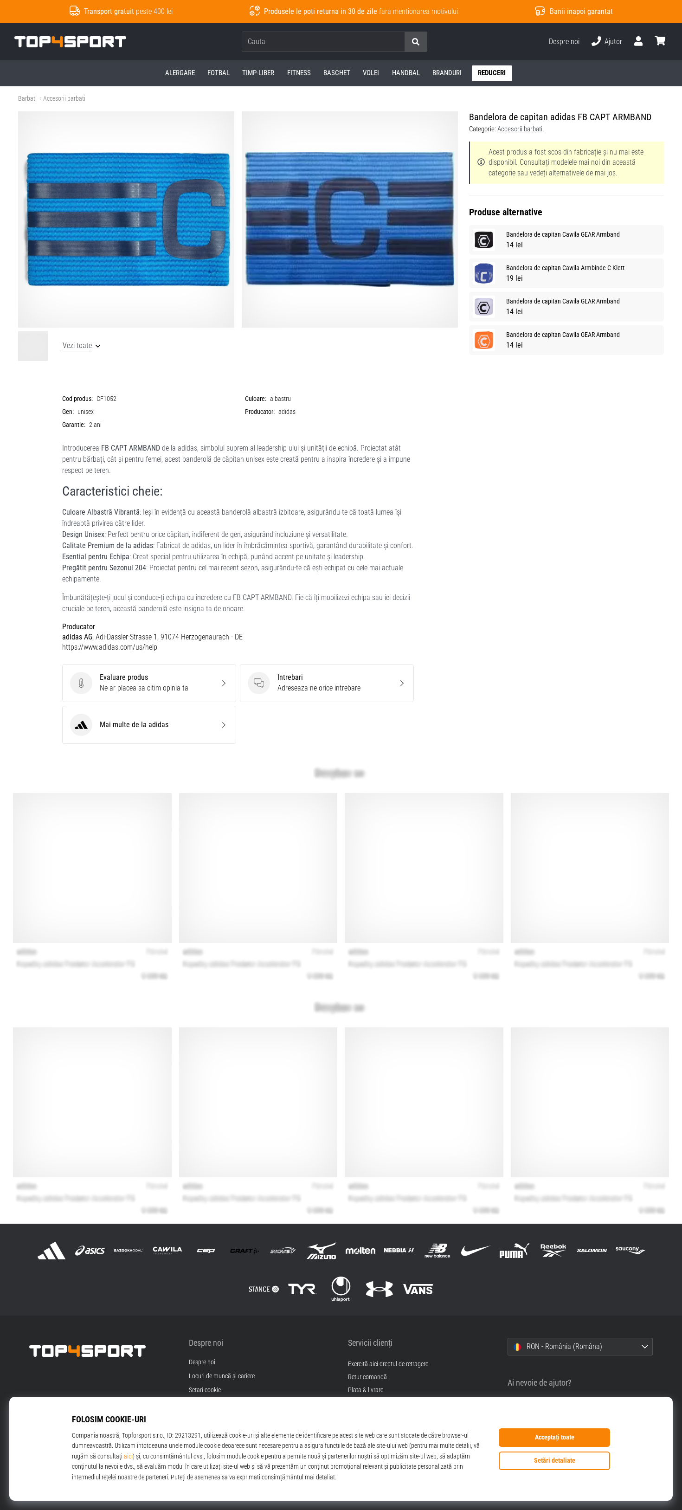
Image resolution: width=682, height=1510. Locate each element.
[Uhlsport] (341, 1289)
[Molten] (360, 1250)
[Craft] (244, 1250)
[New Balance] (437, 1250)
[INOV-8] (283, 1250)
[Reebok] (553, 1250)
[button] (397, 42)
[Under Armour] (379, 1289)
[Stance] (263, 1289)
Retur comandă (367, 1377)
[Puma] (514, 1250)
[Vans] (418, 1289)
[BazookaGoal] (128, 1250)
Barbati (27, 99)
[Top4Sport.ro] (102, 1351)
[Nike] (476, 1250)
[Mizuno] (321, 1250)
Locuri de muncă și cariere (222, 1376)
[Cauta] (416, 42)
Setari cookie (205, 1390)
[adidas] (51, 1250)
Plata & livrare (365, 1390)
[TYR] (302, 1289)
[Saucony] (630, 1250)
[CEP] (206, 1250)
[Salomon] (592, 1250)
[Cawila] (167, 1250)
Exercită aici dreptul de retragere (388, 1364)
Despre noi (564, 41)
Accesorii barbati (64, 99)
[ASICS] (90, 1250)
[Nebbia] (399, 1250)
